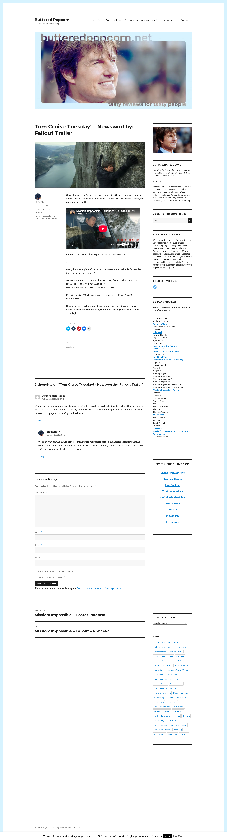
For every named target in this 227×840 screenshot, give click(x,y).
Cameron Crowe (180, 647)
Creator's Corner (172, 479)
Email (38, 545)
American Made (174, 642)
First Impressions (172, 491)
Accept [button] (167, 836)
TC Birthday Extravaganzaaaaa (167, 716)
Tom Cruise (171, 720)
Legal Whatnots (168, 20)
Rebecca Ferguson (162, 707)
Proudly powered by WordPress (66, 828)
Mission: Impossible (43, 216)
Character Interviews (173, 472)
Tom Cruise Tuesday (49, 219)
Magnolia (173, 688)
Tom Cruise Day (160, 725)
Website (39, 558)
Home (91, 20)
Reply (38, 421)
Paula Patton (182, 697)
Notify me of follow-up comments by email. (56, 571)
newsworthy (159, 697)
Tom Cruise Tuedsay (178, 725)
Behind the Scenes (162, 647)
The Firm (186, 716)
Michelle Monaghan (162, 693)
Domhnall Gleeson (179, 661)
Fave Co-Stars (172, 485)
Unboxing (177, 730)
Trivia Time (173, 522)
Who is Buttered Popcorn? (112, 20)
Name (38, 532)
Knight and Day (176, 684)
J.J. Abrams (158, 675)
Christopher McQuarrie (164, 656)
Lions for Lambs (160, 688)
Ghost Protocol (181, 665)
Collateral (180, 656)
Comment (41, 492)
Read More (178, 836)
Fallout (170, 665)
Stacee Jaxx (178, 711)
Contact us (186, 20)
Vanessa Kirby (160, 734)
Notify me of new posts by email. (51, 577)
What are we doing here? (143, 20)
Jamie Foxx (175, 679)
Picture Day (172, 515)
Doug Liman (159, 665)
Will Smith (184, 734)
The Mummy (158, 415)
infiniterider (40, 202)
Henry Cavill (159, 670)
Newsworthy (40, 209)
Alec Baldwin (159, 642)
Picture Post (171, 702)
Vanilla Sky (172, 734)
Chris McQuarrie (176, 652)
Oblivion (170, 697)
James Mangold (160, 679)
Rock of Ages (178, 707)
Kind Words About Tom (173, 497)
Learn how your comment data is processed (100, 588)
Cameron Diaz (160, 652)
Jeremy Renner (160, 684)
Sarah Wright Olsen (162, 711)
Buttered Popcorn (52, 19)
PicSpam (172, 509)
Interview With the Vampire (178, 670)
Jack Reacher (171, 675)
